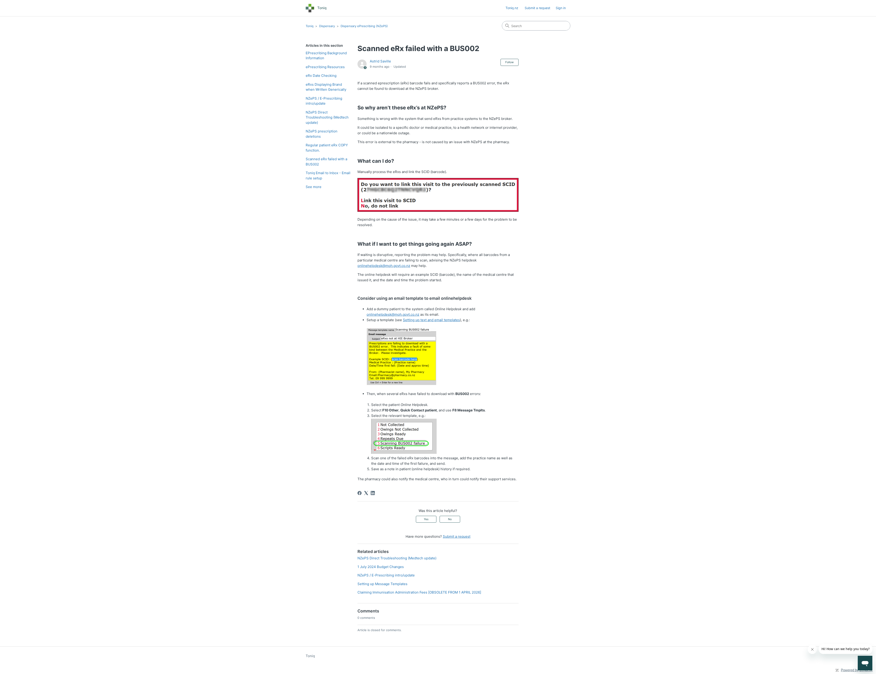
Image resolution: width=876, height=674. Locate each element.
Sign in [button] (561, 8)
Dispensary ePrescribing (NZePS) (364, 26)
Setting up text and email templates (431, 320)
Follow (509, 62)
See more (313, 187)
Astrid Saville (380, 61)
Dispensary (327, 26)
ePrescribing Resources (325, 67)
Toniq (309, 26)
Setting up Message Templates (382, 584)
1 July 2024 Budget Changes (380, 567)
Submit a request (537, 8)
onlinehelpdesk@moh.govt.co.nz (383, 265)
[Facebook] (359, 493)
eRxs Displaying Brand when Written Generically (326, 87)
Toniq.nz (512, 8)
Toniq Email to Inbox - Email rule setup (328, 175)
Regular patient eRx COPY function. (327, 147)
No (450, 519)
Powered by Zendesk (857, 670)
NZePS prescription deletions (321, 134)
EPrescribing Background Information (326, 55)
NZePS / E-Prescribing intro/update (324, 101)
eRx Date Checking (321, 75)
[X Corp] (366, 493)
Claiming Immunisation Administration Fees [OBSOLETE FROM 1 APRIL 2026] (419, 592)
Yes (426, 519)
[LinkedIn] (373, 493)
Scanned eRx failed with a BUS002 (326, 161)
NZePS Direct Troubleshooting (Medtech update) (327, 117)
